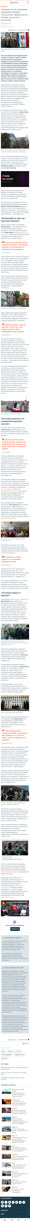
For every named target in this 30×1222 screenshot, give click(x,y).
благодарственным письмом (10, 491)
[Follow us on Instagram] (13, 1202)
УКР (18, 1220)
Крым (13, 1163)
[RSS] (2, 1205)
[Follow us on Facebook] (2, 1202)
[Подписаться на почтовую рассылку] (9, 1205)
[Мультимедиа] (4, 1220)
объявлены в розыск (7, 897)
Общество (4, 6)
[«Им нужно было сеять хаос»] (15, 848)
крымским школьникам (8, 518)
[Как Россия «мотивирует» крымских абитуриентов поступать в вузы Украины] (6, 1110)
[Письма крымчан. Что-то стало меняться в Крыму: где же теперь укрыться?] (6, 1147)
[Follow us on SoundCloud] (23, 1202)
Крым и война (16, 1100)
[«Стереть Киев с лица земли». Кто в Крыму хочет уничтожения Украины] (6, 1101)
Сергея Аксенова (6, 489)
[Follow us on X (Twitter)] (5, 1202)
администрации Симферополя (19, 599)
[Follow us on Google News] (16, 1202)
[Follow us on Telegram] (20, 1202)
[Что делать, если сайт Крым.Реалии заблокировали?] (6, 1189)
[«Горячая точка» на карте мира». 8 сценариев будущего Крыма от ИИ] (6, 1164)
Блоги (13, 1146)
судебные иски (16, 126)
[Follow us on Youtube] (9, 1202)
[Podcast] (5, 1205)
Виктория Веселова (6, 23)
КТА (12, 1220)
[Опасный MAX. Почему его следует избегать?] (6, 1182)
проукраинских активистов (9, 872)
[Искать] (25, 1220)
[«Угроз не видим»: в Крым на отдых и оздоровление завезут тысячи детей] (6, 1156)
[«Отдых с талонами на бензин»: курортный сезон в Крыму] (6, 1129)
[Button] (12, 30)
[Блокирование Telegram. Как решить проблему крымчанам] (6, 1173)
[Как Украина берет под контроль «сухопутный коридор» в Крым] (6, 1091)
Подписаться (15, 929)
